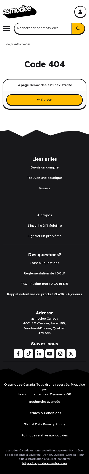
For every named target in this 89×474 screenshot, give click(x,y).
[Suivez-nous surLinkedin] (39, 353)
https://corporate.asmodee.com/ (44, 463)
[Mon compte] (80, 11)
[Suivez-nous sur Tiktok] (28, 353)
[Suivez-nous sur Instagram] (60, 353)
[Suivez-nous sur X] (71, 353)
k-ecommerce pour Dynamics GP (44, 394)
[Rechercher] (78, 28)
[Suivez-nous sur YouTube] (49, 353)
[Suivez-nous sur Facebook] (18, 353)
